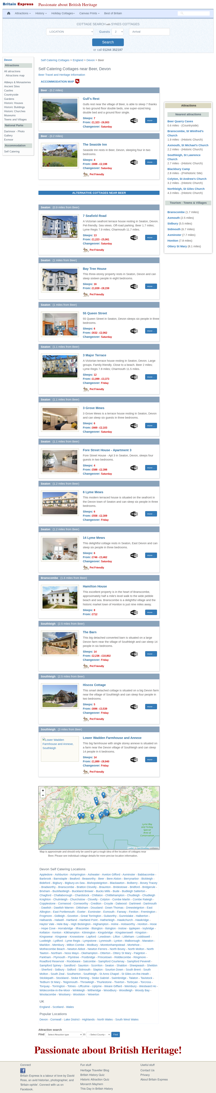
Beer (101, 878)
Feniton (133, 911)
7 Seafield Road (94, 216)
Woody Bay (142, 990)
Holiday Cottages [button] (62, 13)
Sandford (69, 965)
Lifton (116, 936)
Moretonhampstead (112, 944)
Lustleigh (45, 940)
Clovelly (93, 899)
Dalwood (121, 903)
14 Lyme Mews (94, 537)
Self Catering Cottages (55, 60)
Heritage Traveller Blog (94, 1070)
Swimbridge (118, 978)
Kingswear (46, 936)
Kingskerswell (124, 932)
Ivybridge (148, 928)
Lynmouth (105, 940)
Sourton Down (114, 969)
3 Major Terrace (94, 355)
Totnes (71, 986)
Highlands (88, 1019)
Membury (58, 944)
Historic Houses (13, 103)
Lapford (91, 936)
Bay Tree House (94, 268)
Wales (70, 1007)
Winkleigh (79, 990)
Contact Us (147, 1070)
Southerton (74, 973)
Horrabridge (65, 928)
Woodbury (110, 990)
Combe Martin (121, 899)
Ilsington (110, 928)
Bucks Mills (103, 891)
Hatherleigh (107, 920)
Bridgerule (148, 887)
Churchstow (77, 899)
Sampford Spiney (50, 965)
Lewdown (105, 936)
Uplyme (97, 986)
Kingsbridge (105, 932)
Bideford (45, 883)
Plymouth (59, 957)
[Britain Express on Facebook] (22, 1070)
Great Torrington (91, 915)
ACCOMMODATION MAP (57, 81)
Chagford (45, 895)
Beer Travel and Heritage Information (61, 74)
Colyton (105, 899)
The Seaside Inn (95, 144)
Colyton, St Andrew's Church (187, 178)
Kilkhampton (72, 932)
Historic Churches (14, 111)
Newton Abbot (76, 949)
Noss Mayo (72, 953)
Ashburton (61, 874)
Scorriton (96, 965)
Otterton (105, 953)
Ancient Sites (12, 86)
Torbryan (132, 982)
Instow (122, 928)
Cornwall (55, 1019)
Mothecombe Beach (52, 949)
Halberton (142, 915)
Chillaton (97, 895)
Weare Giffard (113, 986)
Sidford (71, 969)
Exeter (81, 911)
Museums (10, 115)
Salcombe (89, 961)
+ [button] (43, 790)
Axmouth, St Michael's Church (187, 145)
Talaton (133, 978)
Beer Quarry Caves (180, 121)
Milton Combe (75, 944)
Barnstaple (60, 878)
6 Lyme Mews (93, 492)
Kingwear (61, 936)
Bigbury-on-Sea (75, 883)
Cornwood (64, 903)
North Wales (105, 1019)
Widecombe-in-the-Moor (55, 990)
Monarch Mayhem (91, 1084)
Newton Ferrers (97, 949)
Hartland (71, 920)
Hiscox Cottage (94, 685)
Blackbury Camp (178, 169)
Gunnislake (126, 915)
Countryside (11, 94)
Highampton (100, 924)
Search (108, 42)
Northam (56, 953)
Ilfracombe (82, 928)
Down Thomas (114, 907)
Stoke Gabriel (100, 978)
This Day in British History (96, 1088)
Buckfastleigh (60, 891)
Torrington (58, 986)
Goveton (72, 915)
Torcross (145, 982)
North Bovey (117, 949)
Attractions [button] (22, 13)
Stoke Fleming (80, 978)
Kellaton (45, 932)
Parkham (45, 957)
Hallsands (46, 920)
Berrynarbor (131, 878)
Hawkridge (142, 920)
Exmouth (108, 911)
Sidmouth (84, 969)
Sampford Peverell (138, 961)
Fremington (148, 911)
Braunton (105, 887)
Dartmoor (9, 131)
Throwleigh (87, 982)
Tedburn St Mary (50, 982)
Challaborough (63, 895)
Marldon (45, 944)
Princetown (105, 957)
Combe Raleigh (142, 899)
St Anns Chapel (109, 973)
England (78, 60)
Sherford (46, 969)
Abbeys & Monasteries (17, 82)
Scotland (58, 1007)
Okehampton (89, 953)
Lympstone (89, 940)
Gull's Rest (91, 98)
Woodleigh (126, 990)
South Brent (133, 969)
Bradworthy (48, 887)
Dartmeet (135, 903)
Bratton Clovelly (87, 887)
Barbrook (45, 878)
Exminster (94, 911)
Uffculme (83, 986)
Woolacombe (48, 994)
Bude (116, 891)
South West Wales (127, 1019)
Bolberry (132, 883)
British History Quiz (92, 1075)
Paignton (139, 953)
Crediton (96, 903)
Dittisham (82, 907)
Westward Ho (147, 986)
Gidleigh (59, 915)
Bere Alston (114, 878)
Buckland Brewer (82, 891)
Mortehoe (133, 944)
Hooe (153, 924)
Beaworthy (89, 878)
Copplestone (48, 903)
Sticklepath (46, 978)
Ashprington (77, 874)
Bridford (135, 887)
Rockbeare (73, 961)
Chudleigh (133, 895)
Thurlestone (104, 982)
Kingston (140, 932)
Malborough (132, 940)
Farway (121, 911)
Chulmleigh (60, 899)
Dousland (97, 907)
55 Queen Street (95, 313)
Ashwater (94, 874)
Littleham (128, 936)
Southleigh (90, 973)
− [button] (43, 795)
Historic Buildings (14, 107)
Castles (8, 90)
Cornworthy (81, 903)
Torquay (45, 986)
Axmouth (173, 217)
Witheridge (94, 990)
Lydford (58, 940)
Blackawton (117, 883)
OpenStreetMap (143, 848)
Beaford (75, 878)
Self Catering (11, 151)
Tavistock (147, 978)
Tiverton (119, 982)
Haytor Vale (47, 924)
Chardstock (82, 895)
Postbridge (88, 957)
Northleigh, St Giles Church (186, 188)
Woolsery (65, 994)
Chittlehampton (114, 895)
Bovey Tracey (148, 883)
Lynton (118, 940)
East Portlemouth (64, 911)
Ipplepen (134, 928)
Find (41, 1034)
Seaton (109, 965)
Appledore (46, 874)
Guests (105, 31)
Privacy (145, 1075)
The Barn (89, 632)
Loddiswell (143, 936)
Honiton (142, 924)
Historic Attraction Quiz (94, 1079)
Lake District (72, 1019)
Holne (114, 924)
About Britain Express (154, 1079)
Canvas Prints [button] (88, 13)
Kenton (56, 932)
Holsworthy (128, 924)
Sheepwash (137, 965)
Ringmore (139, 957)
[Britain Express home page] (18, 4)
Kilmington (88, 932)
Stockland (62, 978)
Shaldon (122, 965)
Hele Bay (62, 924)
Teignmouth (70, 982)
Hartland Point (89, 920)
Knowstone (77, 936)
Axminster (129, 874)
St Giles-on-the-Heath (135, 973)
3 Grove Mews (93, 408)
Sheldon (152, 965)
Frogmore (46, 915)
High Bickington (81, 924)
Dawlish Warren (64, 907)
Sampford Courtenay (111, 961)
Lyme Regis (72, 940)
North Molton (136, 949)
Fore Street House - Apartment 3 (107, 450)
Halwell (59, 920)
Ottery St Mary (122, 953)
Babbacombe (146, 874)
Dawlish (46, 907)
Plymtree (73, 957)
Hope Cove (48, 928)
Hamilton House (95, 586)
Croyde (108, 903)
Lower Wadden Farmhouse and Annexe (112, 738)
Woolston (79, 994)
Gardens (9, 98)
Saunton (83, 965)
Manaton (147, 940)
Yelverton (93, 994)
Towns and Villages (15, 119)
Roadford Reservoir (52, 961)
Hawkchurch (125, 920)
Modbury (92, 944)
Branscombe (66, 887)
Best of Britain (113, 13)
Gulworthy (110, 915)
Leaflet (131, 848)
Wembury (130, 986)
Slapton (98, 969)
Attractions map (15, 75)
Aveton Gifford (111, 874)
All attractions (12, 71)
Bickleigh (147, 878)
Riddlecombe (122, 957)
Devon (90, 60)
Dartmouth (150, 903)
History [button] (40, 13)
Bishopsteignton (97, 883)
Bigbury (57, 883)
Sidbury (59, 969)
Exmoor (8, 139)
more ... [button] (151, 120)
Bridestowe (120, 887)
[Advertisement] (18, 206)
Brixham (45, 891)
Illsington (97, 928)
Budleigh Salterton (133, 891)
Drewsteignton (135, 907)
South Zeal (57, 973)
